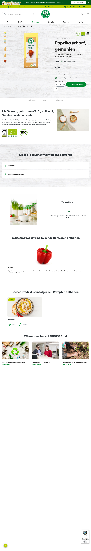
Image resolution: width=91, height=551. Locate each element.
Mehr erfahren (6, 364)
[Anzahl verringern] (57, 84)
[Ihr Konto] (82, 13)
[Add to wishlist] (55, 89)
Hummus (11, 320)
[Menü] (88, 531)
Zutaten (45, 100)
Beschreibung (31, 100)
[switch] (85, 542)
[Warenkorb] (87, 14)
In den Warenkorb (78, 84)
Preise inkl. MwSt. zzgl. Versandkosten (64, 74)
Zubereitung (59, 100)
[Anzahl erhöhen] (64, 84)
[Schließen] (88, 2)
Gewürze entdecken (78, 2)
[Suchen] (5, 14)
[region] (26, 51)
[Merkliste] (76, 13)
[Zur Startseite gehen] (45, 14)
